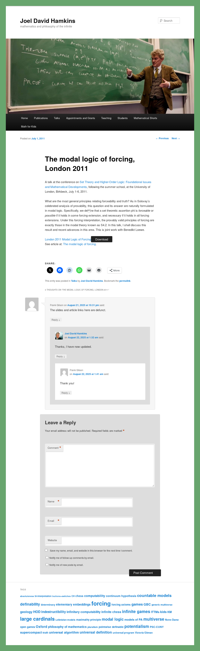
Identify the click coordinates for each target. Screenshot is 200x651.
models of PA (133, 619)
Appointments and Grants (80, 118)
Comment (54, 448)
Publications (41, 118)
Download (101, 239)
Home (24, 118)
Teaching (106, 118)
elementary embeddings (73, 604)
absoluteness (27, 596)
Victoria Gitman (144, 632)
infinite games (136, 611)
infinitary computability (84, 611)
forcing (101, 603)
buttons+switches (61, 596)
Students (123, 118)
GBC (147, 604)
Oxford (41, 626)
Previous (162, 138)
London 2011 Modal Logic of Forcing (68, 239)
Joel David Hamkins (47, 20)
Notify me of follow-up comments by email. (71, 557)
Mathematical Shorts (145, 118)
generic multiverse (162, 604)
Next (176, 138)
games (137, 604)
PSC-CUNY (157, 627)
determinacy (48, 604)
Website (52, 540)
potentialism (136, 626)
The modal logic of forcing (79, 244)
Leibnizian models (65, 619)
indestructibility (53, 611)
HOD (36, 611)
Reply (56, 319)
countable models (154, 595)
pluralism (93, 627)
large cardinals (37, 618)
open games (27, 627)
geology (26, 611)
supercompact (31, 632)
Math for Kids (28, 126)
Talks (57, 118)
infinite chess (111, 611)
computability (94, 595)
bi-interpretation (43, 596)
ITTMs (155, 612)
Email (53, 521)
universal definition (96, 632)
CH (73, 596)
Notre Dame (172, 619)
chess (79, 596)
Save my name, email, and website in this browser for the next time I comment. (91, 550)
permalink (124, 281)
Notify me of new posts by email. (66, 564)
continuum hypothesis (121, 596)
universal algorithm (64, 632)
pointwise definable (111, 627)
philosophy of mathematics (67, 627)
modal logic (113, 619)
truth (45, 632)
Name (53, 501)
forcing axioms (121, 604)
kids (163, 611)
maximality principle (88, 619)
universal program (123, 632)
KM (169, 612)
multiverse (153, 619)
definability (30, 604)
